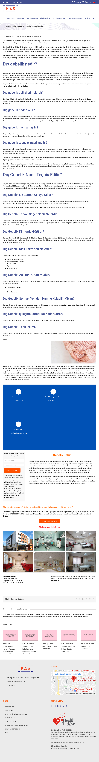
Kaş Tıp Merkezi (23, 609)
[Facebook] (51, 706)
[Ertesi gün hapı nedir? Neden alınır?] (49, 630)
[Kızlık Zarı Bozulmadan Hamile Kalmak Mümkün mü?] (10, 630)
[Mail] (66, 706)
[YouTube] (57, 706)
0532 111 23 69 (18, 400)
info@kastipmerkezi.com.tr (18, 433)
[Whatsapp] (60, 706)
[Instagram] (54, 706)
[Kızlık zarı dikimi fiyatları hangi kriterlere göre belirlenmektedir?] (30, 630)
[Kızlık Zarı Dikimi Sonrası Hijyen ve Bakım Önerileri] (69, 630)
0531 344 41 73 (53, 400)
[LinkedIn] (63, 706)
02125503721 (11, 685)
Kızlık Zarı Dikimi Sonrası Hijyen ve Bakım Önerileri (68, 646)
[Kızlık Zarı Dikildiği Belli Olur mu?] (88, 630)
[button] (93, 18)
